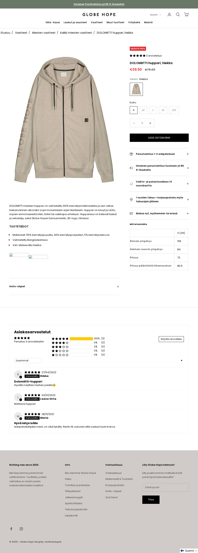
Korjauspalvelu (114, 485)
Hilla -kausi (53, 22)
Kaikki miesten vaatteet (76, 33)
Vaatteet (97, 22)
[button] (138, 55)
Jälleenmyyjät (74, 497)
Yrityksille (134, 22)
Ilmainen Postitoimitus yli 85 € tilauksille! (99, 4)
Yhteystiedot (72, 491)
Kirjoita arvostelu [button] (171, 339)
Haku (68, 479)
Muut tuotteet (115, 22)
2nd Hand (111, 497)
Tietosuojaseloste (76, 509)
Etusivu (5, 33)
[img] (33, 372)
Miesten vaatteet (43, 33)
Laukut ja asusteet (75, 22)
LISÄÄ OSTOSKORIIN (159, 137)
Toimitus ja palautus (77, 485)
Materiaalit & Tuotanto (119, 479)
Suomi (153, 14)
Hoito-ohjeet (113, 491)
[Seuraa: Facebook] (11, 529)
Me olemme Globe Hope (80, 473)
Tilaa (151, 499)
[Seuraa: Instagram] (21, 529)
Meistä (148, 22)
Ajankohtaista (73, 503)
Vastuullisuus (113, 473)
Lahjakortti (71, 515)
